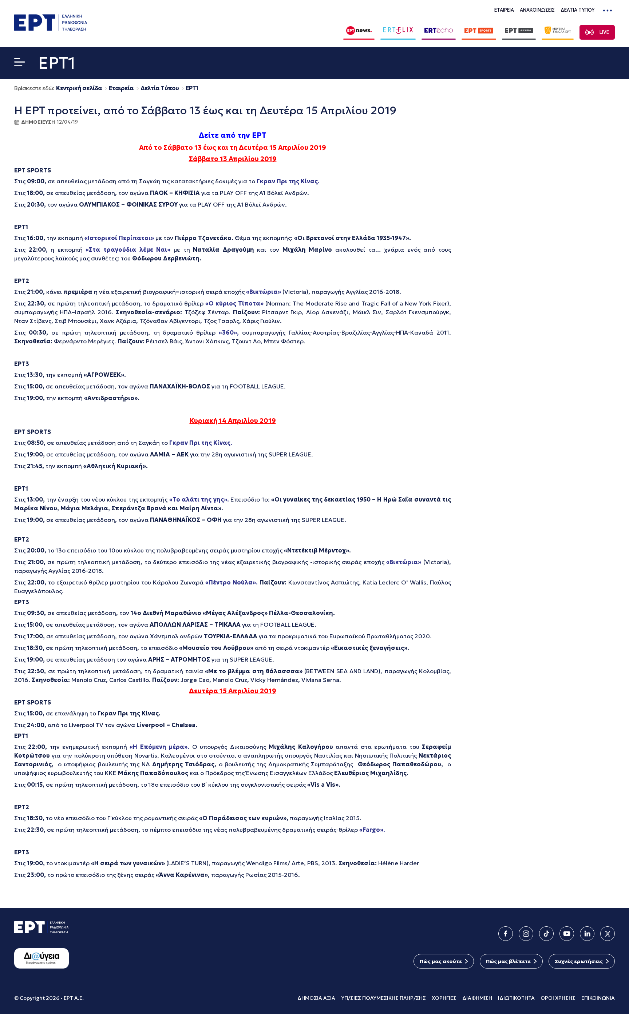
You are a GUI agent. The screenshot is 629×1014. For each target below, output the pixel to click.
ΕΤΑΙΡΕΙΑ (504, 10)
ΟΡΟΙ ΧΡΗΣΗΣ (558, 998)
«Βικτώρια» (404, 562)
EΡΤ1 (192, 88)
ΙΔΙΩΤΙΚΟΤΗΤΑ (516, 998)
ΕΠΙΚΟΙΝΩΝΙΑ (598, 998)
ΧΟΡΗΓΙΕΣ (444, 998)
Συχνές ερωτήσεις (579, 961)
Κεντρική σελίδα (79, 88)
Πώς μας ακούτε (441, 961)
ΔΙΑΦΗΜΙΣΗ (477, 998)
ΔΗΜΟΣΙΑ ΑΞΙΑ (316, 998)
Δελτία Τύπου (160, 88)
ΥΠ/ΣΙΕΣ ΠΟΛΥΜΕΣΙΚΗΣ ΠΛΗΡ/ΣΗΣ (383, 998)
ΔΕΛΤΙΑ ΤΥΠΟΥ (577, 10)
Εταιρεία (121, 88)
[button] (19, 63)
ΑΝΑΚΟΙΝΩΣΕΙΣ (537, 10)
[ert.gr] (50, 28)
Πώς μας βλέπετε (508, 961)
